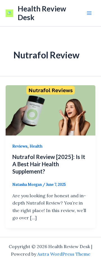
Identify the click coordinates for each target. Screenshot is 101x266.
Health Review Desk (42, 13)
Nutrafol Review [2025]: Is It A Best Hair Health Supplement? (48, 164)
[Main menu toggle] (89, 13)
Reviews (19, 146)
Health (36, 146)
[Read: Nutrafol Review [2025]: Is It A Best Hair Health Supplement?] (50, 110)
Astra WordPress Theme (63, 254)
